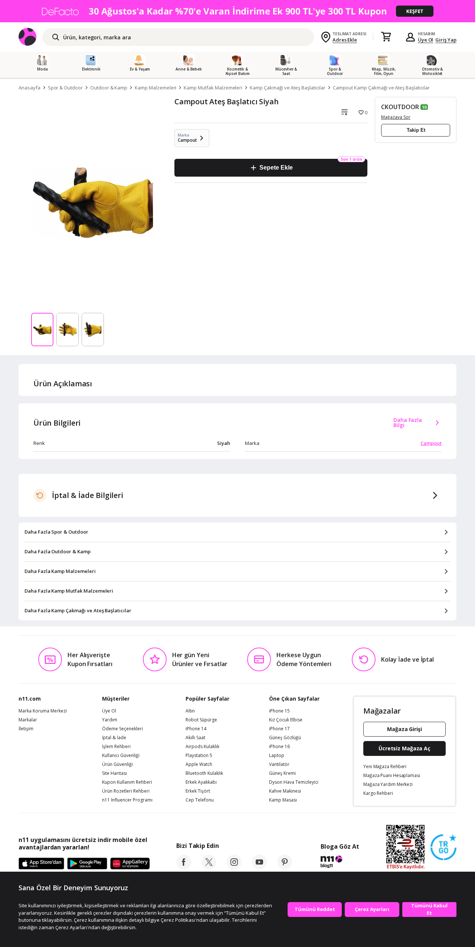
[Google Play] (87, 864)
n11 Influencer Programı (127, 800)
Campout (431, 443)
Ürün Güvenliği (117, 764)
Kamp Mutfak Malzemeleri (213, 87)
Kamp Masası (283, 800)
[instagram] (234, 867)
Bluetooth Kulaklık (204, 773)
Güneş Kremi (282, 773)
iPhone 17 (279, 729)
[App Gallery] (130, 864)
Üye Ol (425, 39)
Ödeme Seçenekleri (122, 729)
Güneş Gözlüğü (285, 738)
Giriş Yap (445, 39)
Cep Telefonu (200, 800)
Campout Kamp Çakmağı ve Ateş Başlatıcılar (381, 87)
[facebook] (183, 867)
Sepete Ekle (275, 167)
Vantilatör (279, 764)
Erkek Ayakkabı (201, 782)
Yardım (109, 720)
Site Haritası (114, 773)
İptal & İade (114, 738)
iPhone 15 (279, 711)
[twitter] (209, 867)
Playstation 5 (199, 755)
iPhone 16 (279, 747)
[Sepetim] (386, 37)
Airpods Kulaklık (202, 747)
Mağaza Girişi (404, 729)
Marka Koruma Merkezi (43, 711)
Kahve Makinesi (285, 791)
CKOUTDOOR (400, 107)
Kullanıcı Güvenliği (121, 755)
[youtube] (259, 867)
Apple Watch (199, 764)
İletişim (26, 729)
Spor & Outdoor (65, 87)
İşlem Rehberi (116, 747)
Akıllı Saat (195, 738)
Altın (190, 711)
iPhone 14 (196, 729)
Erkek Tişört (198, 791)
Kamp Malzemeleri (155, 87)
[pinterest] (284, 867)
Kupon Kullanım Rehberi (127, 782)
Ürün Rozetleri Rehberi (126, 791)
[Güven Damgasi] (443, 847)
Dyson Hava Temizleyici (293, 782)
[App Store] (41, 864)
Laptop (276, 755)
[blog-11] (340, 862)
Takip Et (416, 130)
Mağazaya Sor (395, 117)
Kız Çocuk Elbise (285, 720)
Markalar (28, 720)
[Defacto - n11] (237, 11)
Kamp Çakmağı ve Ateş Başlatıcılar (287, 87)
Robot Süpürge (201, 720)
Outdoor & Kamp (108, 87)
